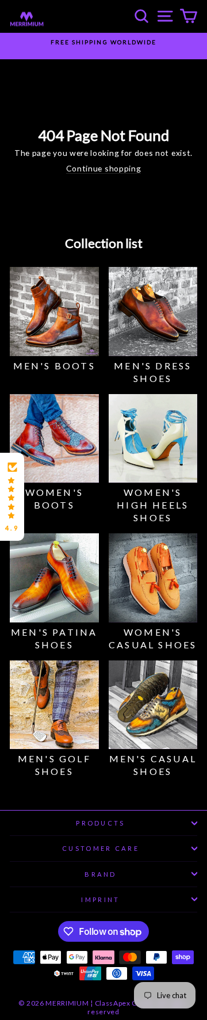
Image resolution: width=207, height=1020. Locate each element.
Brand (101, 874)
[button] (12, 497)
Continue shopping (103, 168)
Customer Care (100, 848)
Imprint (100, 899)
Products (100, 823)
